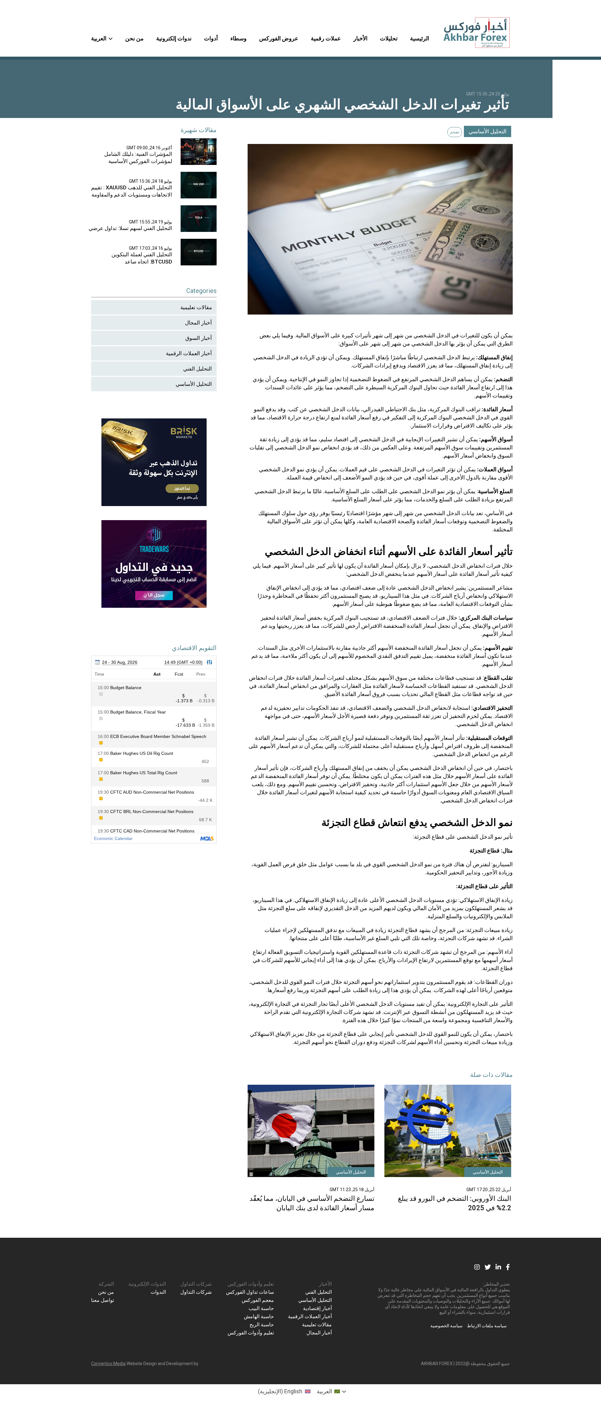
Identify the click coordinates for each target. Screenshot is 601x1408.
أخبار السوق (198, 338)
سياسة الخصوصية (446, 1325)
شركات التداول (196, 1284)
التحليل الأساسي (487, 131)
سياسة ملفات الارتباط (487, 1325)
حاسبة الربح (261, 1325)
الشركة (106, 1284)
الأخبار (360, 38)
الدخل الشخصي (432, 335)
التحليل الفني (197, 369)
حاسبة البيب (261, 1308)
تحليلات (389, 38)
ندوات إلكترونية (174, 38)
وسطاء (238, 38)
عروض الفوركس (278, 38)
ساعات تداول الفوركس (250, 1292)
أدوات (211, 38)
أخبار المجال (198, 323)
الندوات (158, 1292)
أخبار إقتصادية (317, 1308)
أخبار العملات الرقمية (189, 353)
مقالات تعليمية (196, 307)
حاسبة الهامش (259, 1316)
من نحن (134, 38)
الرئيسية (419, 38)
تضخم (454, 132)
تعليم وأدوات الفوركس (251, 1284)
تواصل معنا (102, 1300)
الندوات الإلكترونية (147, 1284)
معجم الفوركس (258, 1300)
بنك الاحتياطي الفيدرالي (389, 409)
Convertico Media (108, 1363)
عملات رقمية (326, 38)
